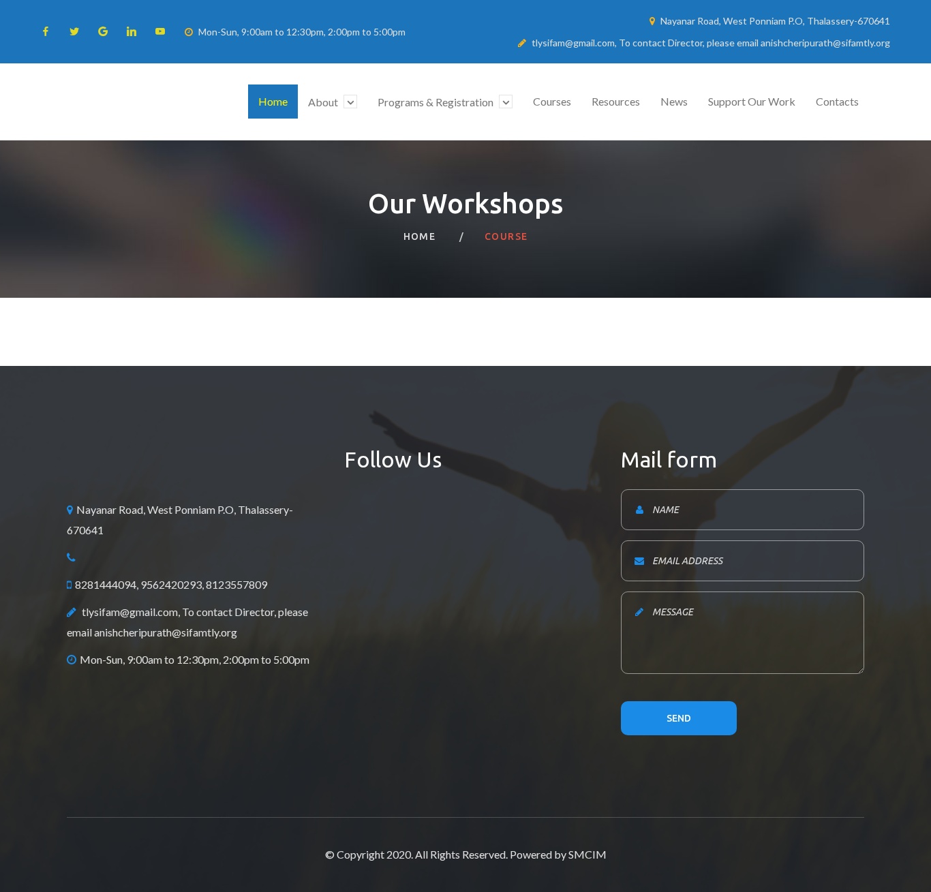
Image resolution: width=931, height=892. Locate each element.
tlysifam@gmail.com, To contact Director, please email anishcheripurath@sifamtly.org (711, 42)
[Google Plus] (103, 31)
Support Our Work (751, 101)
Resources (616, 101)
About (324, 101)
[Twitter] (74, 31)
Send (679, 718)
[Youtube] (160, 31)
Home (273, 101)
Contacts (837, 101)
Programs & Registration (436, 101)
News (674, 101)
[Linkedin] (131, 31)
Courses (552, 101)
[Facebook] (45, 31)
